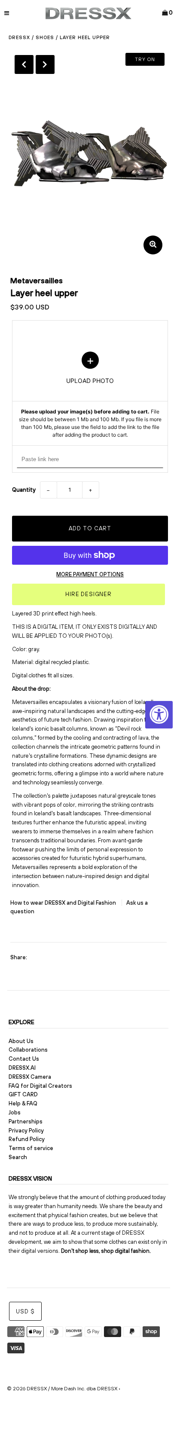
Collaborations (28, 1050)
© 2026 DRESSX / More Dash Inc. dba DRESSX (62, 1389)
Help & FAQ (23, 1103)
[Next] (45, 64)
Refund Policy (27, 1139)
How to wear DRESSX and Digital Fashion (63, 903)
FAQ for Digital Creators (40, 1086)
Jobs (15, 1112)
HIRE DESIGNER (88, 594)
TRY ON (145, 59)
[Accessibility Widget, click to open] (159, 714)
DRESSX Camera (30, 1077)
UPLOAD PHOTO (90, 395)
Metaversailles (36, 280)
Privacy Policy (26, 1130)
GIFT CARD (23, 1094)
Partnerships (26, 1121)
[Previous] (24, 64)
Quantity (24, 490)
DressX (19, 37)
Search (18, 1157)
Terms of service (31, 1148)
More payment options (90, 574)
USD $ (25, 1311)
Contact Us (24, 1059)
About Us (21, 1041)
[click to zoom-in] (152, 245)
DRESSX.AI (22, 1068)
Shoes (45, 37)
